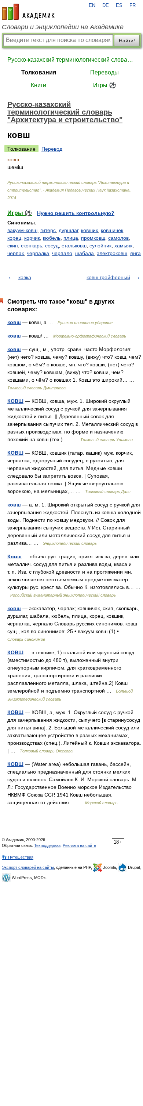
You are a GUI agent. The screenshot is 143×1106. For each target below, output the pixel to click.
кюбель (51, 238)
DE (105, 5)
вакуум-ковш (22, 230)
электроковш (112, 253)
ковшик (89, 230)
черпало (62, 253)
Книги (38, 85)
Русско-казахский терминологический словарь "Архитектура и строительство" (71, 60)
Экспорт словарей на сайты (28, 867)
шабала (84, 253)
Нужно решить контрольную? (75, 213)
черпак (15, 253)
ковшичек (112, 230)
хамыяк (123, 245)
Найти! (127, 40)
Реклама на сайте (79, 845)
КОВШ (15, 401)
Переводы (104, 72)
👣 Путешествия (17, 857)
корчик (32, 238)
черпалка (38, 253)
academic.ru (28, 12)
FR (132, 5)
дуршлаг (68, 230)
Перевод (51, 149)
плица (70, 238)
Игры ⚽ (104, 85)
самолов (118, 238)
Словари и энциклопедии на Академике (63, 27)
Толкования (38, 72)
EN (92, 5)
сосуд (52, 245)
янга (135, 253)
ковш (14, 322)
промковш (93, 238)
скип (12, 245)
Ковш (14, 556)
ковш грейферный (108, 277)
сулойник (100, 245)
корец (14, 238)
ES (119, 5)
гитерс (48, 230)
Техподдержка (47, 845)
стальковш (74, 245)
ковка (24, 277)
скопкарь (31, 245)
